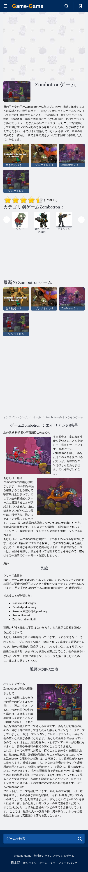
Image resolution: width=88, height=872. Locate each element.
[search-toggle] (66, 6)
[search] (80, 839)
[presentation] (6, 219)
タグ (53, 863)
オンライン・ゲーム (35, 863)
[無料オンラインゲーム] (28, 6)
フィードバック (67, 863)
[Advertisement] (41, 45)
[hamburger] (5, 6)
